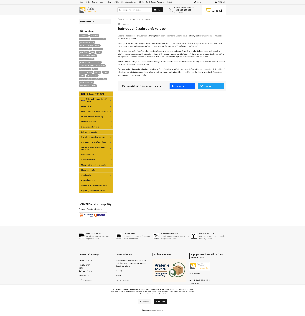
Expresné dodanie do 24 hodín (94, 185)
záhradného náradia (139, 69)
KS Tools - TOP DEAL (95, 94)
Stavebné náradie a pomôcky (93, 137)
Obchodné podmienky (129, 2)
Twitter (208, 86)
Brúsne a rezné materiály (92, 116)
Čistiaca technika (88, 122)
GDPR (141, 2)
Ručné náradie (87, 106)
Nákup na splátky (113, 2)
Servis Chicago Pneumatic (155, 2)
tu (162, 310)
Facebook (180, 86)
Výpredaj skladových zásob (93, 190)
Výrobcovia (86, 175)
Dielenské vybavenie (90, 127)
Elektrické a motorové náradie (94, 111)
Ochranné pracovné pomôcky (93, 142)
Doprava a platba (98, 2)
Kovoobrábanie (87, 154)
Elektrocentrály (88, 170)
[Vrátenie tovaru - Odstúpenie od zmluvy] (169, 270)
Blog (81, 2)
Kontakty (170, 2)
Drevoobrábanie (88, 160)
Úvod (120, 19)
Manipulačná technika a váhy (93, 165)
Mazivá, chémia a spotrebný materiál (93, 148)
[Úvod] (97, 10)
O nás (88, 2)
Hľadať (157, 10)
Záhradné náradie (89, 132)
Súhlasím (160, 301)
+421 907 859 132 (182, 10)
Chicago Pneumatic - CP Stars (96, 100)
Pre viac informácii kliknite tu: (90, 209)
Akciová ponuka (88, 180)
